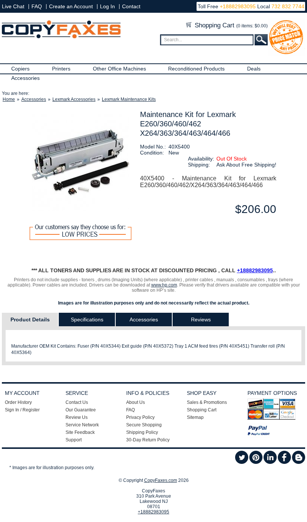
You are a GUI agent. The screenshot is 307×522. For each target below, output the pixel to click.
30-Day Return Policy (148, 439)
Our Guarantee (81, 409)
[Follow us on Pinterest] (255, 462)
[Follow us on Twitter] (241, 462)
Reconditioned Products (196, 69)
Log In (107, 6)
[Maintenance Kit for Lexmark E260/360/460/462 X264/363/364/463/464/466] (80, 162)
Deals (254, 69)
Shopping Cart (230, 25)
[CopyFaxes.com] (61, 36)
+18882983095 (238, 6)
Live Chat (13, 6)
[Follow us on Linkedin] (270, 462)
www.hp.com (164, 285)
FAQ (36, 6)
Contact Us (77, 402)
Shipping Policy (142, 432)
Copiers (20, 69)
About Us (135, 402)
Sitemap (195, 417)
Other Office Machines (119, 69)
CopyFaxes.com (160, 480)
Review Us (77, 417)
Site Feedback (80, 432)
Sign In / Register (22, 409)
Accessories (25, 78)
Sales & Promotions (207, 402)
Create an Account (71, 6)
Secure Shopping (144, 425)
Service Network (82, 425)
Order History (18, 402)
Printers (61, 69)
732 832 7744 (287, 6)
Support (74, 439)
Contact (131, 6)
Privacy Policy (140, 417)
